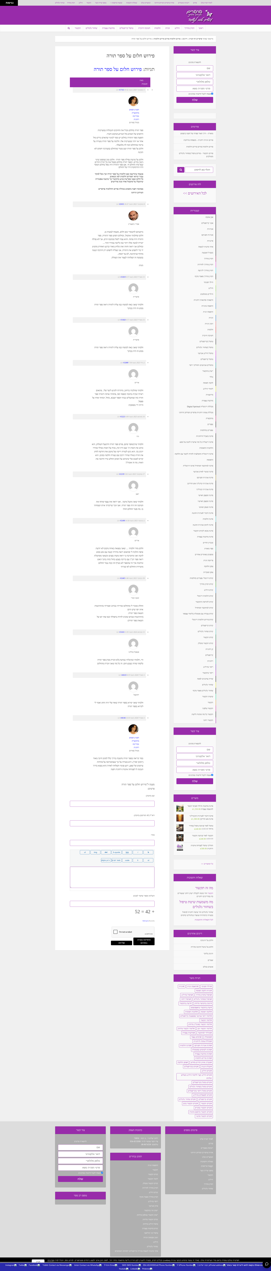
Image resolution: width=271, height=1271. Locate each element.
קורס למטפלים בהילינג (202, 1095)
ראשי (201, 28)
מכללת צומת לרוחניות (202, 1041)
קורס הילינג (206, 1071)
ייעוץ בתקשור (185, 1003)
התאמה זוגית (192, 986)
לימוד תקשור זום (204, 1029)
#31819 (123, 277)
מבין (38, 1262)
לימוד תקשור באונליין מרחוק (199, 1024)
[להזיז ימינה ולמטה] (4, 4)
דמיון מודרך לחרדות (150, 1188)
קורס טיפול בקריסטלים (202, 1082)
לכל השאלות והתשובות (204, 920)
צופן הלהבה (182, 1062)
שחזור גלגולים (60, 3)
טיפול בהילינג (186, 995)
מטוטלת (208, 1037)
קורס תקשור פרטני (203, 1116)
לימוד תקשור (206, 1020)
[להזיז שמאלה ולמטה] (2, 4)
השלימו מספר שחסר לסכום (144, 896)
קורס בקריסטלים (190, 1067)
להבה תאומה (206, 1012)
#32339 (121, 474)
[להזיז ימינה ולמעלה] (4, 2)
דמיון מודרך (71, 3)
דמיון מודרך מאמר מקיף (149, 1197)
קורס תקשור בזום (190, 1103)
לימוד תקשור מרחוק (186, 1029)
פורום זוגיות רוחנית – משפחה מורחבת (198, 140)
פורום (195, 3)
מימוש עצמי (195, 1037)
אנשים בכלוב (208, 967)
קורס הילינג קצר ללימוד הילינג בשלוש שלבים (196, 1076)
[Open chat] (267, 1264)
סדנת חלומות (185, 1045)
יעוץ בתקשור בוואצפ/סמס (201, 1008)
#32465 (122, 578)
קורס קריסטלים (205, 1099)
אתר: (153, 835)
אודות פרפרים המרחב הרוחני (164, 3)
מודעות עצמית (108, 28)
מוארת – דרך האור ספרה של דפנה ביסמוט (196, 133)
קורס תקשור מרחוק (150, 1219)
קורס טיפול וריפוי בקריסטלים (199, 1091)
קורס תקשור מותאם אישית (200, 1112)
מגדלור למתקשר (204, 1033)
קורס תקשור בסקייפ (203, 1108)
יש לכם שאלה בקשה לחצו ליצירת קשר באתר (247, 1265)
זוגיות (167, 28)
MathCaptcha (146, 921)
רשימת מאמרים (183, 3)
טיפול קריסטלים (126, 28)
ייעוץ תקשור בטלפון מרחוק (147, 1215)
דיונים (185, 39)
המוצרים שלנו (145, 3)
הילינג (81, 3)
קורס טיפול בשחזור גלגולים (200, 1087)
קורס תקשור (206, 1103)
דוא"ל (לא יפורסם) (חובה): (144, 815)
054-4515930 (135, 1141)
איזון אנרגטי (153, 1206)
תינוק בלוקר (208, 954)
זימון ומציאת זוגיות (151, 1237)
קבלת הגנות (206, 1067)
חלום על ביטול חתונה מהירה (202, 947)
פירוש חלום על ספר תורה (118, 69)
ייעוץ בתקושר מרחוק (202, 1003)
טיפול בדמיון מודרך (203, 995)
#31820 (123, 320)
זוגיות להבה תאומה (203, 991)
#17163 (121, 90)
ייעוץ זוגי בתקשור (151, 1210)
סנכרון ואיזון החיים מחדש (201, 1062)
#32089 (125, 363)
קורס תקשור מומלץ (150, 1183)
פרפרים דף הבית (195, 39)
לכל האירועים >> (195, 193)
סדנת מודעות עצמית (203, 1054)
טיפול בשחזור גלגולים (202, 999)
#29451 (121, 204)
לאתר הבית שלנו (206, 3)
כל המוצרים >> (207, 864)
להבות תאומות (191, 1012)
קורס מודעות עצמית (150, 1228)
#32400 (122, 521)
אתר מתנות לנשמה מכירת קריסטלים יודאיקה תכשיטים (136, 1251)
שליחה (121, 943)
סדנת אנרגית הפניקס (202, 1045)
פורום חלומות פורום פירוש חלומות (167, 39)
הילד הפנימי (206, 986)
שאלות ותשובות (131, 3)
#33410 (121, 632)
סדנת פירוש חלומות (203, 1058)
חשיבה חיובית (144, 28)
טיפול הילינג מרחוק (150, 1224)
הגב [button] (117, 90)
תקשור (89, 3)
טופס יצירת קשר (100, 3)
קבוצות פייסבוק (117, 3)
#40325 (123, 675)
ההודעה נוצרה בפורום (144, 941)
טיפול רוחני (185, 999)
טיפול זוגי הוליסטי (151, 1233)
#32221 (122, 417)
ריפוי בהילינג (153, 1201)
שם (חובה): (150, 796)
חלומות (157, 28)
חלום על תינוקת (206, 940)
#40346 (123, 718)
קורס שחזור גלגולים (186, 1099)
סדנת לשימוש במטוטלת (201, 1050)
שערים (210, 960)
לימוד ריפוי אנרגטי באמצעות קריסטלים (195, 1016)
